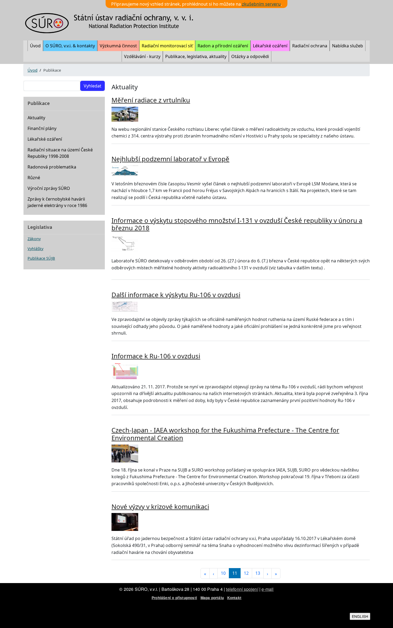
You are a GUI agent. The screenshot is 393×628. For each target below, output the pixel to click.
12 (246, 573)
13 (257, 573)
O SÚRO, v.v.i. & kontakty (70, 46)
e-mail (267, 589)
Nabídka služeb (347, 46)
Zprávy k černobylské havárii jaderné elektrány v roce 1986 (57, 202)
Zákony (34, 238)
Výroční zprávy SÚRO (49, 188)
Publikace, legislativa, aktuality (195, 56)
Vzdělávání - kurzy (142, 56)
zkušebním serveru (261, 4)
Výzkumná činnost (118, 46)
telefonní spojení (242, 589)
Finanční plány (42, 128)
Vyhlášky (35, 248)
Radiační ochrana (309, 46)
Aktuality (36, 118)
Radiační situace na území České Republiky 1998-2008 (60, 153)
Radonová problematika (52, 167)
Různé (34, 178)
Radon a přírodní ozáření (223, 46)
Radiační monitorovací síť (167, 46)
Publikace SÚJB (41, 258)
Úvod (35, 46)
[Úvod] (112, 23)
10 (223, 573)
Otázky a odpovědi (250, 56)
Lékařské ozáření (270, 46)
